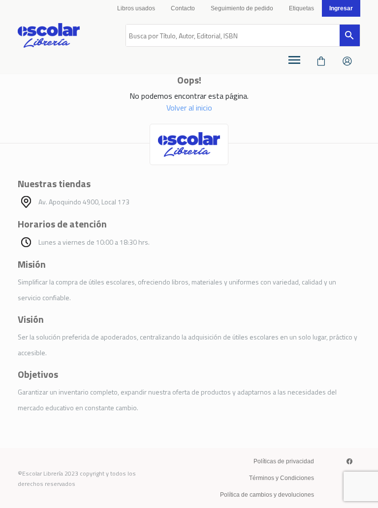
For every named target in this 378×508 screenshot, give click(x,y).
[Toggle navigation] (294, 60)
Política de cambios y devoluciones (267, 494)
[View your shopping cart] (321, 60)
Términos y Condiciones (281, 478)
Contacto (183, 8)
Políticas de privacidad (283, 461)
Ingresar (341, 8)
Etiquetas (301, 8)
